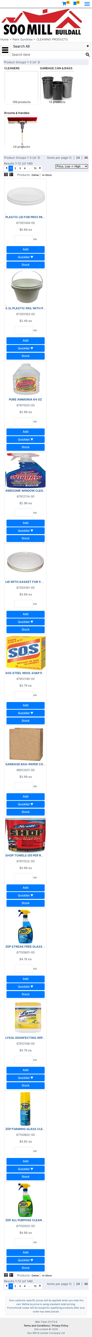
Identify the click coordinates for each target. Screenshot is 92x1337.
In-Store (47, 175)
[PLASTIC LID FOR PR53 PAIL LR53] (25, 196)
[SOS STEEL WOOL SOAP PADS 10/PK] (25, 652)
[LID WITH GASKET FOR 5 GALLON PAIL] (25, 561)
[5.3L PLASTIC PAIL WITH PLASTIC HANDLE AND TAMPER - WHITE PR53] (25, 288)
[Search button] (88, 55)
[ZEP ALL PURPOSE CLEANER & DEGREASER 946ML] (25, 1200)
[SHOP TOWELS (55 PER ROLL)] (25, 835)
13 (35, 168)
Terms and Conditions (37, 1325)
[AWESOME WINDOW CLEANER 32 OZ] (25, 470)
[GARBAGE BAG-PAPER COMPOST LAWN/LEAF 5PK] (25, 744)
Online (35, 175)
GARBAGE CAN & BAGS (56, 68)
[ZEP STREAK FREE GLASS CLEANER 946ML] (25, 926)
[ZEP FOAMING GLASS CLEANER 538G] (25, 1108)
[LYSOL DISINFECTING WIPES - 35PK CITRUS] (25, 1017)
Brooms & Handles (16, 113)
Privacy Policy (60, 1325)
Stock (25, 264)
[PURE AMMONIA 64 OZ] (25, 379)
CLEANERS (11, 68)
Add (25, 249)
